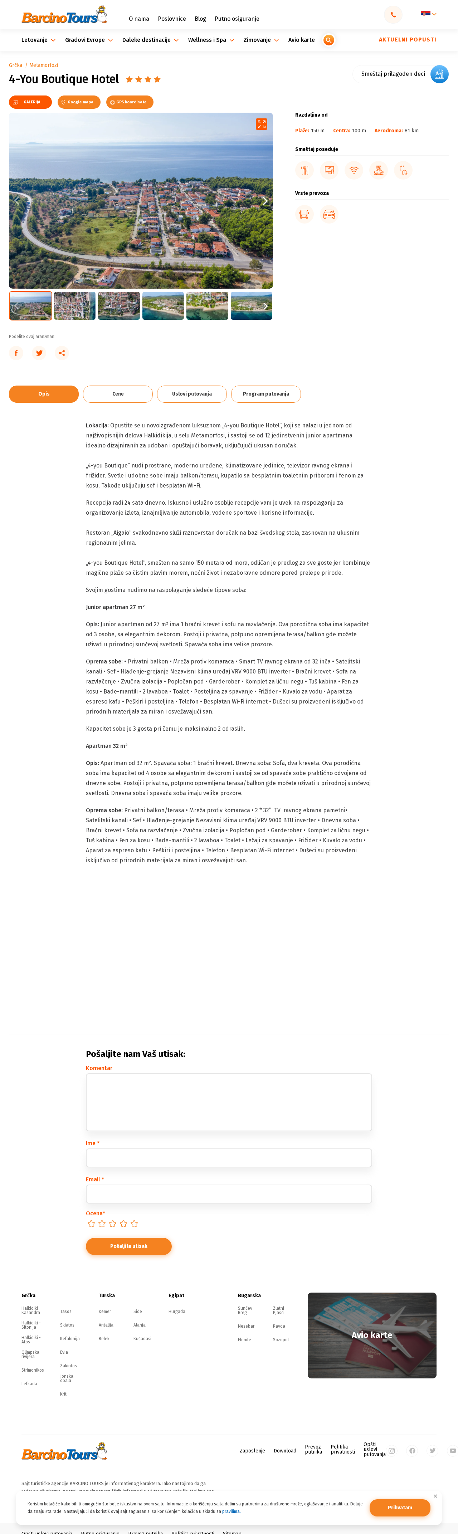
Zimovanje (258, 40)
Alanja (139, 1325)
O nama (139, 19)
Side (137, 1311)
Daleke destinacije (147, 40)
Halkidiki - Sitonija (31, 1325)
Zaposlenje (252, 1451)
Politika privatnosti (343, 1450)
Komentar (99, 1068)
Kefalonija (70, 1339)
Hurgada (177, 1311)
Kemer (105, 1311)
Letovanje (35, 40)
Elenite (244, 1340)
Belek (104, 1339)
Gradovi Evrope (85, 40)
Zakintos (68, 1366)
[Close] (435, 1496)
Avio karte (301, 40)
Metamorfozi (43, 65)
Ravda (279, 1326)
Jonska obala (66, 1378)
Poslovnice (172, 19)
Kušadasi (142, 1339)
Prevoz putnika (313, 1450)
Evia (64, 1352)
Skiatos (67, 1325)
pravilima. (231, 1511)
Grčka (15, 65)
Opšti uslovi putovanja (375, 1449)
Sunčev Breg (245, 1310)
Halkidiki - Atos (31, 1339)
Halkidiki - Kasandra (31, 1310)
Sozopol (281, 1340)
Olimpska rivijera (30, 1354)
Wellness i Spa (208, 40)
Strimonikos (32, 1370)
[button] (207, 201)
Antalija (106, 1325)
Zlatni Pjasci (278, 1310)
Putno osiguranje (237, 19)
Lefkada (29, 1384)
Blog (200, 19)
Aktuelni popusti (408, 39)
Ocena (95, 1213)
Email (95, 1179)
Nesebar (246, 1326)
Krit (63, 1394)
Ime (92, 1143)
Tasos (66, 1311)
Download (285, 1451)
